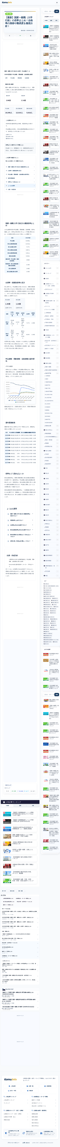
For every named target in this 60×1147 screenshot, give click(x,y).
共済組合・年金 (51, 319)
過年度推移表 (11, 178)
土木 (54, 604)
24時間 (7, 805)
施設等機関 (54, 619)
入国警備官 (47, 375)
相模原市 (51, 534)
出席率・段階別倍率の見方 (14, 170)
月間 (33, 805)
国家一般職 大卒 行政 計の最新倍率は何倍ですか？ (20, 514)
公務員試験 (48, 598)
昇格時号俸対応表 (51, 325)
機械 (54, 621)
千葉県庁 (47, 600)
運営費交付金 (51, 446)
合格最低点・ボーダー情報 (51, 336)
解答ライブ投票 (51, 348)
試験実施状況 (48, 635)
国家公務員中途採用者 (51, 370)
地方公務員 (51, 450)
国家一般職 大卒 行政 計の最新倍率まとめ (18, 167)
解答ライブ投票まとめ (8, 904)
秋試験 (47, 629)
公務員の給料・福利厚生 (51, 301)
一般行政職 (48, 590)
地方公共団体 (48, 606)
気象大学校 (47, 388)
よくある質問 (11, 185)
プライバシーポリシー (13, 1142)
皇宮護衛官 (47, 407)
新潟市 (51, 489)
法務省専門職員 (48, 391)
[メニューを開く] (57, 2)
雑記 (51, 575)
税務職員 (47, 410)
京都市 (51, 278)
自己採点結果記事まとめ (8, 901)
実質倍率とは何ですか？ (16, 520)
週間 (20, 805)
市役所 (51, 454)
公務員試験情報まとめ (8, 898)
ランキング (51, 273)
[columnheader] (12, 237)
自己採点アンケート (51, 345)
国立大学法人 (51, 430)
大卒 (47, 608)
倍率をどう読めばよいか (14, 182)
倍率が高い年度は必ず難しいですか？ (20, 541)
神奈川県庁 (51, 539)
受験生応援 (55, 600)
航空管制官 (47, 416)
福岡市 (51, 550)
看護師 (51, 443)
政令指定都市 (51, 457)
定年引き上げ (51, 289)
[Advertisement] (20, 56)
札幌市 (51, 499)
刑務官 (46, 379)
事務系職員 (51, 433)
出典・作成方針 (12, 189)
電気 (55, 641)
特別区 (51, 460)
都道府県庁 (51, 463)
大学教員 (53, 608)
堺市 (51, 468)
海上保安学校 (48, 397)
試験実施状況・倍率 (51, 566)
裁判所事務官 (51, 555)
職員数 (47, 631)
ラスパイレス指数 (51, 309)
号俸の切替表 (51, 322)
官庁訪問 (51, 571)
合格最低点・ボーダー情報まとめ (23, 898)
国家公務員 (51, 363)
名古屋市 (51, 353)
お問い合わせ (26, 1142)
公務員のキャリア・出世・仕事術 (51, 284)
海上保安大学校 (48, 394)
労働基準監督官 (48, 382)
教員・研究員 (51, 440)
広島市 (51, 483)
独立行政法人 (51, 520)
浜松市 (51, 515)
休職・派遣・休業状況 (49, 596)
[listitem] (10, 35)
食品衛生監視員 (48, 422)
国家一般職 (8, 13)
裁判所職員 (51, 560)
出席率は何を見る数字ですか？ (18, 525)
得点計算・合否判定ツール (51, 341)
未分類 (51, 494)
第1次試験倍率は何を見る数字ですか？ (20, 530)
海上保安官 (47, 403)
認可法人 (51, 530)
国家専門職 (51, 373)
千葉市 (51, 330)
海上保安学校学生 (49, 400)
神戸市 (51, 545)
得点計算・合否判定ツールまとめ (24, 901)
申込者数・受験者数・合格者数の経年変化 (18, 174)
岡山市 (51, 473)
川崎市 (51, 478)
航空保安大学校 (48, 413)
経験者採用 (54, 629)
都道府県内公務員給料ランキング (51, 639)
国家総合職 (51, 425)
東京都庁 (51, 504)
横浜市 (51, 510)
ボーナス (51, 306)
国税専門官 (47, 385)
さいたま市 (51, 268)
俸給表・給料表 (51, 316)
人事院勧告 (51, 312)
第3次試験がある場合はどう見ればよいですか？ (20, 535)
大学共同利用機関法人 (51, 436)
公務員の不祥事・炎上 (51, 294)
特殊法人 (51, 523)
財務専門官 (47, 419)
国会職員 (51, 358)
